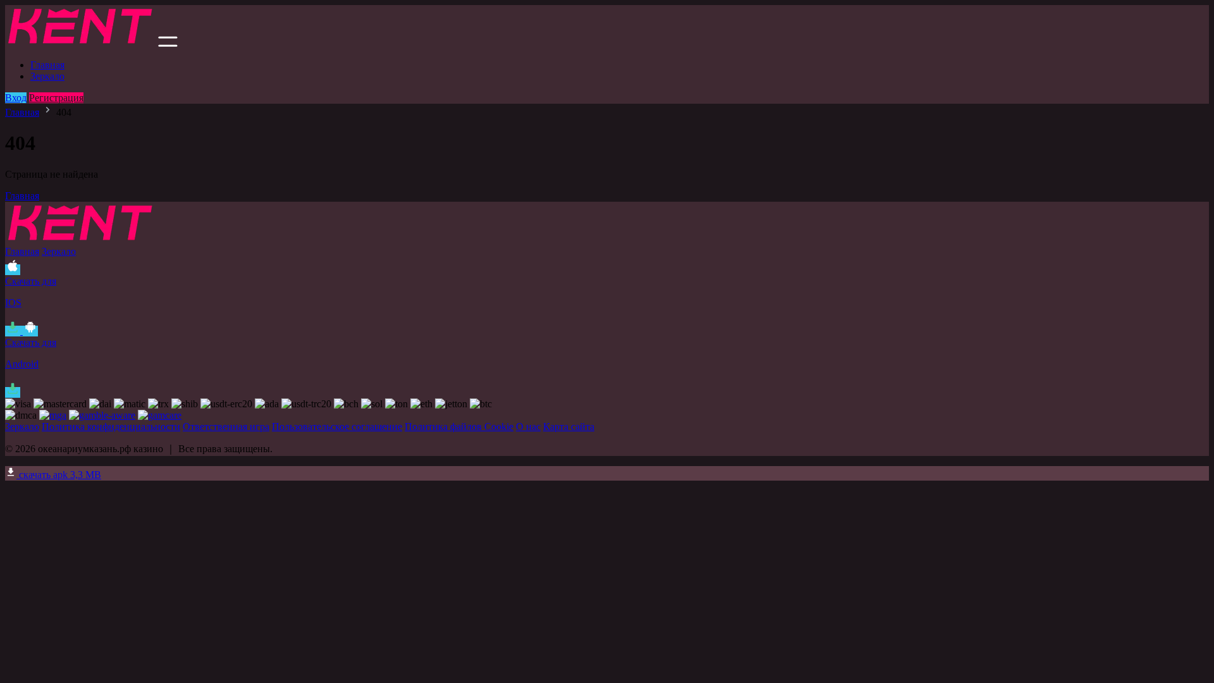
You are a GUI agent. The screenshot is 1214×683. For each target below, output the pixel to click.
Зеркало (47, 76)
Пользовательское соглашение (337, 426)
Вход (16, 97)
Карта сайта (568, 426)
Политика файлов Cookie (459, 426)
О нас (528, 426)
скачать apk (58, 474)
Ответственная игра (226, 426)
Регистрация (56, 97)
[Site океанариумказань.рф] (80, 43)
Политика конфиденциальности (111, 426)
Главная (47, 64)
